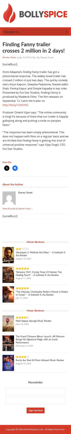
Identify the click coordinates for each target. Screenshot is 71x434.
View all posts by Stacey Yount (17, 208)
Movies (6, 57)
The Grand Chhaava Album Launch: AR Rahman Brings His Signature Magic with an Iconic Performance (40, 339)
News (13, 57)
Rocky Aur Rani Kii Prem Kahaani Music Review (40, 360)
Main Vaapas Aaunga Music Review (33, 321)
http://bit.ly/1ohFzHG (15, 105)
